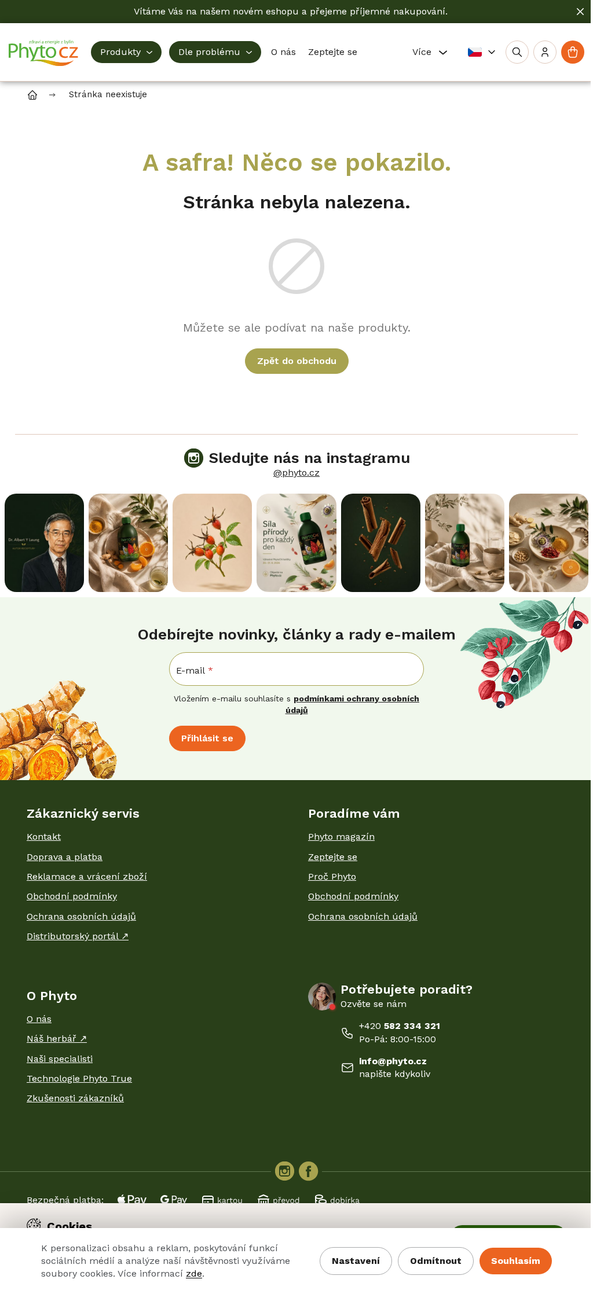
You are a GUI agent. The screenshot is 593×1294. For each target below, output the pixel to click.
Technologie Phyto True (79, 1078)
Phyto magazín (341, 836)
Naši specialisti (60, 1058)
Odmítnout (436, 1260)
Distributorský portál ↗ (78, 936)
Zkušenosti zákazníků (75, 1098)
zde (194, 1273)
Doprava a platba (65, 856)
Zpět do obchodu (296, 360)
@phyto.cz (296, 472)
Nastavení (356, 1260)
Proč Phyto (332, 876)
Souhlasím (515, 1260)
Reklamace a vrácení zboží (87, 876)
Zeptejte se (332, 856)
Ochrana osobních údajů (81, 916)
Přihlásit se (207, 738)
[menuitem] (126, 52)
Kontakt (44, 836)
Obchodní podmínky (72, 896)
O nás (39, 1018)
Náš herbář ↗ (57, 1038)
